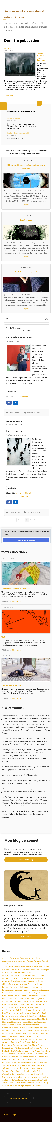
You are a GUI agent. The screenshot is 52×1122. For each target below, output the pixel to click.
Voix (4, 1085)
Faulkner (43, 992)
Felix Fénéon (7, 995)
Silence (38, 1065)
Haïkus (44, 1001)
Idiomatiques (35, 1004)
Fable (8, 992)
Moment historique (25, 493)
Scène (23, 1062)
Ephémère (19, 990)
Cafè (37, 969)
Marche (45, 1019)
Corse (27, 975)
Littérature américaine (27, 1019)
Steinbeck (6, 1071)
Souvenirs (26, 1068)
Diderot (24, 981)
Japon (37, 1010)
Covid (17, 978)
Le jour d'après (40, 54)
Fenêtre (24, 995)
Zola (33, 1085)
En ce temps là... (14, 431)
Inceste (15, 1007)
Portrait (11, 1050)
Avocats (17, 966)
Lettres (10, 1019)
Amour (15, 961)
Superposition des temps (22, 1074)
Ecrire (38, 981)
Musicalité (44, 1030)
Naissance (27, 1033)
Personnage (7, 1045)
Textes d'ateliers (41, 59)
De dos (33, 978)
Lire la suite (8, 95)
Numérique (7, 1039)
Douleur (31, 981)
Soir (44, 1065)
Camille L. (8, 48)
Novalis (34, 1036)
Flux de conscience (10, 998)
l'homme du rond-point (12, 685)
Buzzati (26, 969)
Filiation (42, 995)
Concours (39, 972)
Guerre (38, 1001)
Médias (25, 1021)
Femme (17, 995)
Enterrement (36, 987)
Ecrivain (5, 987)
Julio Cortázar (36, 1013)
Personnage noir (20, 1045)
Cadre (32, 969)
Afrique (30, 958)
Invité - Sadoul (13, 118)
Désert (5, 981)
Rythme (17, 1062)
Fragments (39, 998)
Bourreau (19, 969)
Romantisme (7, 1062)
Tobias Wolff (41, 1079)
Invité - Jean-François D (18, 133)
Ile (43, 1004)
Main (39, 1019)
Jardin (43, 1010)
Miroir (32, 1024)
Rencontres (43, 1056)
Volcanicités (12, 1085)
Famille (25, 992)
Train (4, 1082)
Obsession (23, 1039)
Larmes (18, 1016)
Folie (32, 998)
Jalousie (31, 1010)
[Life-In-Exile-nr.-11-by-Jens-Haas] (26, 621)
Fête (30, 995)
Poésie (25, 1048)
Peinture (36, 1042)
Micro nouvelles (22, 1024)
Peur (30, 1045)
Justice (45, 1013)
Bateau (40, 966)
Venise (10, 1082)
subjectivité (31, 1071)
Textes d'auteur (12, 341)
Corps (22, 975)
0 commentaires (34, 412)
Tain (15, 1077)
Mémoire (32, 1021)
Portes (5, 1050)
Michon (11, 1024)
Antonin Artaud (41, 961)
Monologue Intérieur (38, 1027)
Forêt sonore (26, 219)
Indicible (29, 1007)
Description (41, 978)
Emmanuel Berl (16, 987)
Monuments (7, 1030)
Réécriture (33, 1056)
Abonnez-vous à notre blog (26, 540)
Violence (38, 1082)
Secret (8, 1065)
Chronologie (21, 972)
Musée (36, 1030)
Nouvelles (26, 1036)
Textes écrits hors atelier (16, 435)
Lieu (15, 1019)
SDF (4, 1065)
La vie (4, 1016)
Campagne (44, 969)
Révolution (22, 1059)
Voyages (21, 1085)
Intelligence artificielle (12, 1010)
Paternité (15, 1042)
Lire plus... (26, 204)
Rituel (30, 1059)
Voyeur (28, 1085)
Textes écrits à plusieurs (25, 1079)
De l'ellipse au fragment (26, 271)
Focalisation (24, 998)
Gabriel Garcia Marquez (12, 1001)
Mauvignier (16, 1021)
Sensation (16, 1065)
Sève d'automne (28, 1065)
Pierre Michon (15, 1048)
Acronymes (14, 958)
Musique (6, 1033)
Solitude (5, 1068)
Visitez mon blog (26, 859)
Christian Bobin (9, 972)
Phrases (5, 1048)
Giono (31, 1001)
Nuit (40, 1036)
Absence (5, 958)
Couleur (33, 975)
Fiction (35, 995)
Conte (16, 975)
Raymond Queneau (33, 1053)
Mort (15, 1030)
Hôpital (18, 1004)
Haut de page (10, 1114)
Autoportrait (7, 966)
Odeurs (31, 1039)
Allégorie (38, 958)
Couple (5, 978)
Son (11, 1068)
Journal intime (23, 1013)
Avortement (26, 966)
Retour (14, 1059)
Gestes (26, 1001)
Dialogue (17, 981)
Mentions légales (20, 1098)
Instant (36, 1007)
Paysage (28, 1042)
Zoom (38, 1085)
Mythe (12, 1033)
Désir (10, 981)
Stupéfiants (16, 1071)
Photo (34, 1045)
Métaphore (41, 1021)
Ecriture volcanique (36, 984)
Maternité (6, 1021)
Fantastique (34, 992)
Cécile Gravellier (14, 328)
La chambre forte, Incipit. (19, 337)
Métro (4, 1024)
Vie (15, 1082)
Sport (33, 1068)
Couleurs (41, 975)
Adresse (23, 958)
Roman (36, 1059)
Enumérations (8, 990)
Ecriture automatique (18, 984)
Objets (15, 1039)
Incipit (22, 1007)
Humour (26, 1004)
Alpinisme (6, 961)
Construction (8, 975)
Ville (32, 1082)
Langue (11, 1016)
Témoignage (23, 396)
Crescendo (25, 978)
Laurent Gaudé (27, 1016)
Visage (45, 1082)
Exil (3, 637)
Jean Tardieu (7, 1013)
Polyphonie (44, 1048)
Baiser (34, 966)
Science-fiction (32, 1062)
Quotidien (20, 1053)
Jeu (15, 1013)
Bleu (12, 969)
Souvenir (18, 1068)
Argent (5, 963)
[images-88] (18, 451)
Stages (39, 1068)
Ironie (25, 1010)
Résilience (6, 1059)
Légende (38, 1016)
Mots (20, 1030)
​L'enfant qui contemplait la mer (15, 588)
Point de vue (33, 1048)
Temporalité (43, 1077)
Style (24, 1071)
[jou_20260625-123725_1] (20, 64)
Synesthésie (39, 1074)
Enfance (26, 987)
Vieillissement (23, 1082)
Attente (12, 963)
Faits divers (16, 992)
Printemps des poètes (24, 1050)
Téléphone (21, 1077)
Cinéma (30, 972)
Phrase (41, 1045)
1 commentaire (33, 512)
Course (12, 978)
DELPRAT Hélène (14, 421)
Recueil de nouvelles (19, 1056)
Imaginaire (7, 1007)
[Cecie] (18, 358)
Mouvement (28, 1030)
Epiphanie (36, 990)
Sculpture (44, 1062)
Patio (22, 1042)
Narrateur (36, 1033)
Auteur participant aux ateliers (29, 963)
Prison (37, 1050)
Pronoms (12, 1053)
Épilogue (27, 990)
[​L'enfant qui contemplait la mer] (26, 573)
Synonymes (7, 1077)
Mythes (19, 1033)
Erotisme (45, 990)
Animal (30, 961)
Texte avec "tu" (8, 1079)
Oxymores (39, 1039)
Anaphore (22, 961)
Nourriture (17, 1036)
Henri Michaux (8, 1004)
